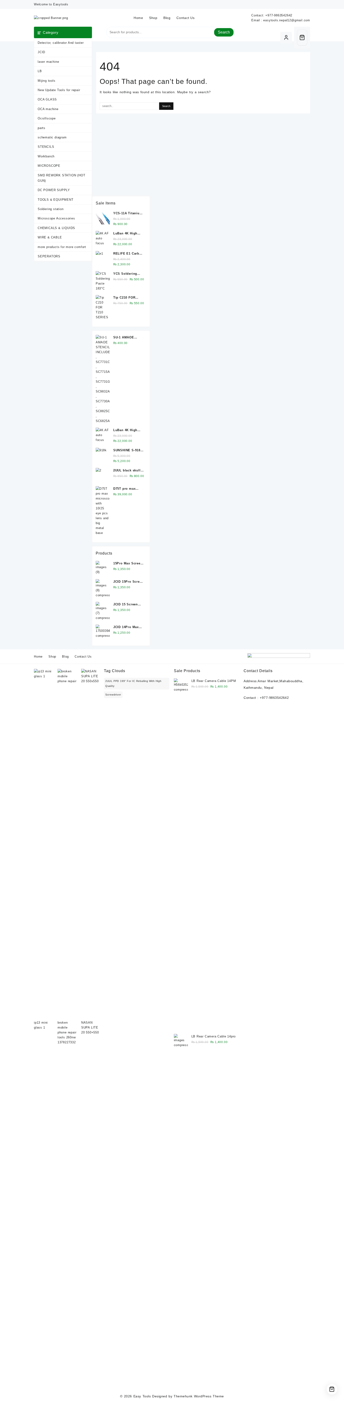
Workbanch (46, 156)
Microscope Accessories (56, 218)
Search (224, 32)
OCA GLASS (47, 99)
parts (41, 128)
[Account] (286, 37)
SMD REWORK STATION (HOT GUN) (61, 178)
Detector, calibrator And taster (61, 42)
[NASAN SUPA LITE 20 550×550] (90, 844)
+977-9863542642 (278, 15)
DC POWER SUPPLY (54, 190)
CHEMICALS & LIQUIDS (56, 228)
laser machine (48, 61)
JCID (41, 52)
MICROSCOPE (49, 165)
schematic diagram (52, 137)
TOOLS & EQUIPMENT (55, 199)
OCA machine (48, 109)
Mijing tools (46, 80)
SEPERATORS (49, 256)
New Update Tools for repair (59, 90)
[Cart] (302, 37)
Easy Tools (142, 1396)
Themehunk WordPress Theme (199, 1396)
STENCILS (46, 146)
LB (40, 71)
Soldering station (51, 209)
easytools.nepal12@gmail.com (286, 20)
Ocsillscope (47, 118)
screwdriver (113, 694)
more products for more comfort (62, 247)
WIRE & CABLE (50, 237)
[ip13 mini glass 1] (43, 844)
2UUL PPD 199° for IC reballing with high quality (133, 683)
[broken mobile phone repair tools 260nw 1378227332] (67, 844)
